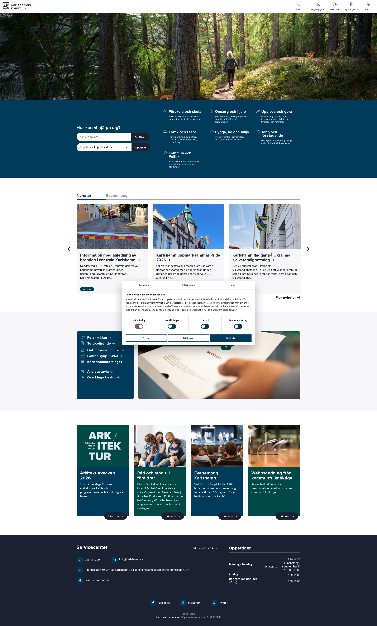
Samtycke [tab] (144, 284)
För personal (188, 613)
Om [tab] (233, 284)
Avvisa (146, 337)
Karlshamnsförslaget (104, 362)
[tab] (91, 196)
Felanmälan (97, 338)
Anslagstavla (98, 372)
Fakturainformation (97, 580)
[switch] (172, 326)
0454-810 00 (92, 559)
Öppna (139, 147)
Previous (70, 249)
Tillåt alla (231, 337)
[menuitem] (297, 6)
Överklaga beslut (101, 377)
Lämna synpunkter (102, 356)
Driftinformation (103, 350)
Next (307, 249)
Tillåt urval (188, 337)
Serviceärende (99, 343)
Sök (141, 137)
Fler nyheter (286, 297)
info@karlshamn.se (130, 559)
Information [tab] (188, 284)
